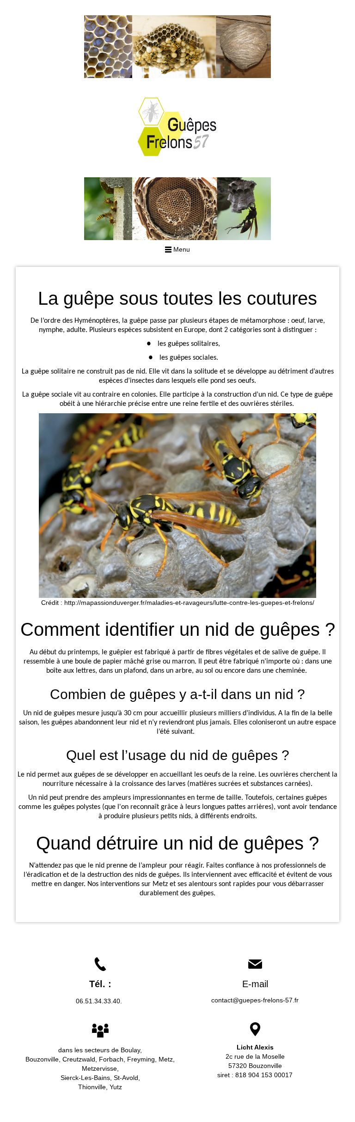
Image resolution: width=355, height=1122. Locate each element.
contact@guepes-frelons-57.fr (255, 1000)
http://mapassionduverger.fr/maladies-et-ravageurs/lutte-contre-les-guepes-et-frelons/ (189, 602)
